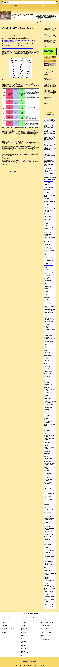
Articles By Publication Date (28, 659)
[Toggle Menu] (56, 10)
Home (11, 659)
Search (16, 5)
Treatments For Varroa (15, 171)
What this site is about (18, 659)
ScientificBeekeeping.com (22, 14)
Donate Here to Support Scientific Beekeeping (49, 51)
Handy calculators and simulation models (41, 659)
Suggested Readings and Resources (29, 661)
